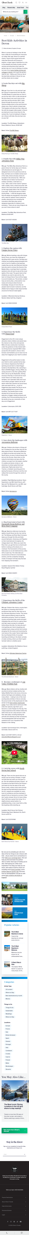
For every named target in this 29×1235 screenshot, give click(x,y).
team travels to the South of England (12, 876)
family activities (15, 869)
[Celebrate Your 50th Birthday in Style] (14, 899)
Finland (8, 1060)
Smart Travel (20, 8)
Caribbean (9, 1051)
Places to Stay (11, 8)
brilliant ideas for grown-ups (10, 871)
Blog (4, 8)
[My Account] (22, 2)
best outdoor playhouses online (13, 704)
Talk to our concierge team (13, 858)
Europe (12, 36)
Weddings (9, 1014)
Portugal (8, 1044)
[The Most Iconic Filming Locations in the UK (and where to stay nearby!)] (14, 1101)
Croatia (8, 1054)
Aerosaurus (13, 491)
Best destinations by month (14, 996)
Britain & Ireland (21, 36)
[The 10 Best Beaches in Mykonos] (14, 950)
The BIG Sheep (14, 130)
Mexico (8, 999)
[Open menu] (26, 2)
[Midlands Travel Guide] (14, 912)
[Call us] (7, 1233)
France (8, 1029)
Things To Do (9, 1007)
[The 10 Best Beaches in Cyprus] (14, 935)
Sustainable (9, 1011)
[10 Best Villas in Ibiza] (14, 965)
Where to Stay (10, 992)
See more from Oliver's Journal (11, 1131)
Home (5, 36)
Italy (7, 1032)
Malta (7, 1063)
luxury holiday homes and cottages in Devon (14, 71)
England (14, 48)
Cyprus (8, 1057)
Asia (7, 1047)
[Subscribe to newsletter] (24, 1154)
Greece (8, 1041)
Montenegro (9, 1066)
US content (9, 989)
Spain (7, 1038)
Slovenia (8, 1069)
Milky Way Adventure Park (13, 160)
